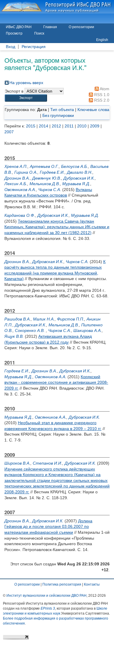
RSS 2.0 (101, 100)
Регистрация (34, 47)
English (102, 40)
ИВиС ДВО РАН (19, 27)
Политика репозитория (61, 584)
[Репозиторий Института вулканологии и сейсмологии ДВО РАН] (57, 6)
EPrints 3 (48, 608)
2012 (56, 126)
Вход (10, 47)
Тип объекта (62, 109)
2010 (82, 126)
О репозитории (81, 27)
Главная (50, 27)
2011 (69, 126)
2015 (30, 126)
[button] (26, 98)
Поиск (39, 33)
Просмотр (14, 33)
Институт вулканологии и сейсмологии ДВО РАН (46, 596)
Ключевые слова (93, 109)
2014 (43, 126)
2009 (94, 126)
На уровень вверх (26, 82)
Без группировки (58, 115)
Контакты (92, 584)
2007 (9, 131)
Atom (104, 88)
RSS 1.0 (101, 94)
